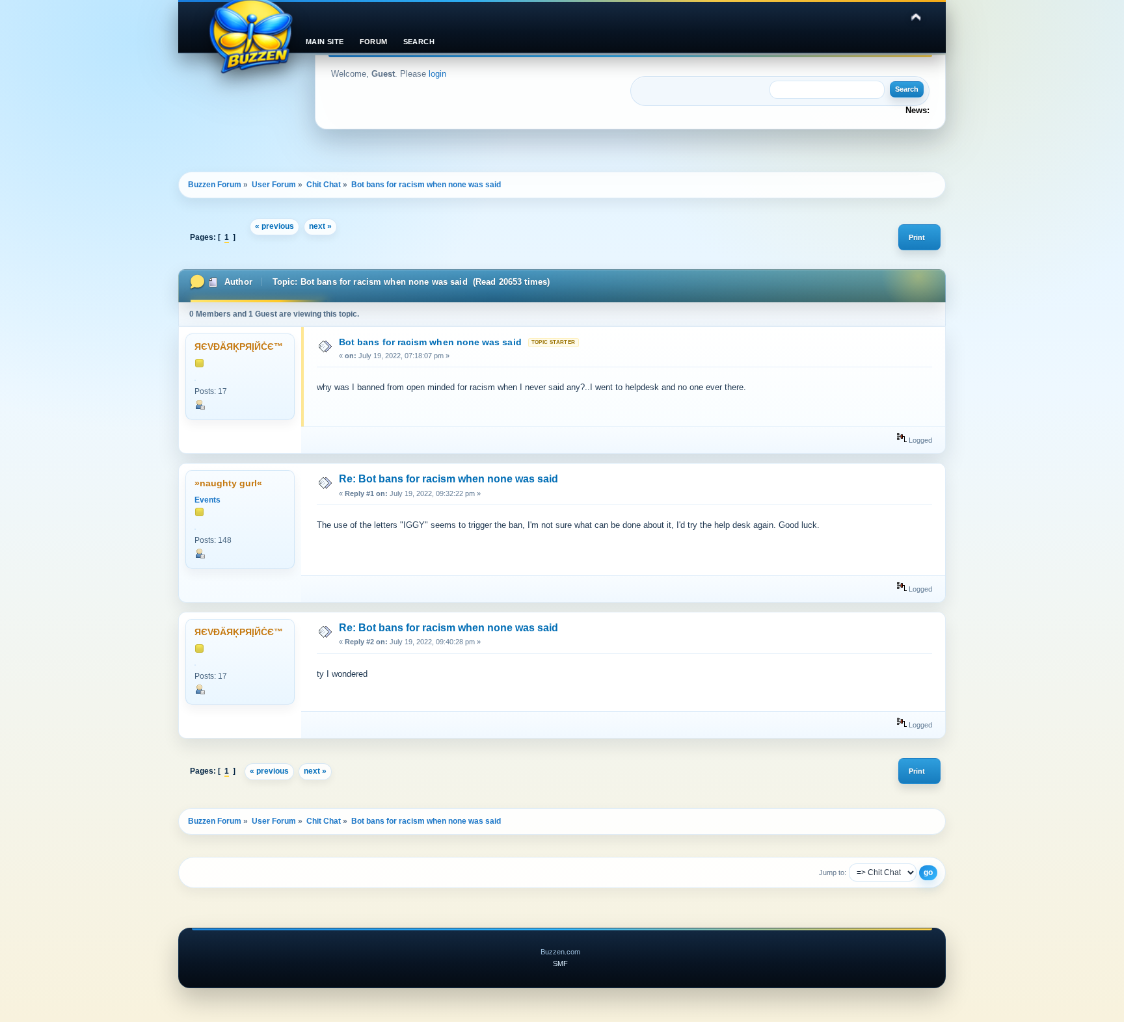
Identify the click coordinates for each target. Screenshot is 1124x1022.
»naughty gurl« (228, 483)
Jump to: (832, 872)
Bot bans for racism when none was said (430, 342)
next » (320, 226)
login (437, 74)
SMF (560, 963)
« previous (274, 226)
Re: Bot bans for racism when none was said (448, 478)
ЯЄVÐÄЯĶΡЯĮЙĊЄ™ (238, 347)
